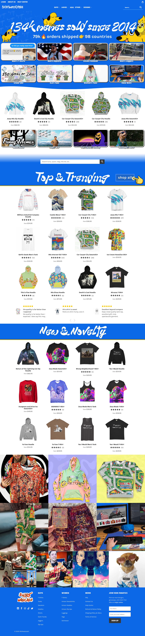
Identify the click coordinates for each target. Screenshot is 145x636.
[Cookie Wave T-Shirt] (58, 199)
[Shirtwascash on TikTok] (28, 608)
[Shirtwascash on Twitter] (32, 608)
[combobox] (133, 7)
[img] (35, 306)
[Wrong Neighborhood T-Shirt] (87, 353)
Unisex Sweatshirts (68, 601)
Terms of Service (90, 617)
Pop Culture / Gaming (90, 139)
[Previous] (4, 108)
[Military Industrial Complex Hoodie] (28, 199)
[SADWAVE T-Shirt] (58, 391)
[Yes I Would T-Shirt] (117, 429)
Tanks (40, 601)
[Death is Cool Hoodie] (87, 277)
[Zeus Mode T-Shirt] (117, 391)
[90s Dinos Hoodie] (58, 277)
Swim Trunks (42, 617)
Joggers (40, 621)
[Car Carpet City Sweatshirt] (87, 239)
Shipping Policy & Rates (93, 613)
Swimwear (65, 621)
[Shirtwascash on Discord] (18, 608)
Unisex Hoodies (90, 53)
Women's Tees (90, 75)
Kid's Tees (54, 75)
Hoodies (40, 609)
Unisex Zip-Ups (67, 609)
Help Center (89, 605)
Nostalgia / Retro (126, 139)
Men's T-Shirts (18, 53)
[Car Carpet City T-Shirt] (87, 199)
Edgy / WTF (54, 139)
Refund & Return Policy (93, 609)
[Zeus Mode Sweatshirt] (58, 353)
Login (3, 2)
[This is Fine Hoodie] (28, 277)
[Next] (140, 108)
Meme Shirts (18, 139)
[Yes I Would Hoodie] (117, 353)
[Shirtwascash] (12, 7)
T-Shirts (40, 597)
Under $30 (18, 75)
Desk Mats (126, 75)
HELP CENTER (22, 2)
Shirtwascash (24, 631)
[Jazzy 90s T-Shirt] (117, 199)
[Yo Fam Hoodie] (28, 429)
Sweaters (41, 605)
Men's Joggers (126, 53)
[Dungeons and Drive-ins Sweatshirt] (28, 391)
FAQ (86, 597)
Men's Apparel (54, 53)
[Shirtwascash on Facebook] (21, 608)
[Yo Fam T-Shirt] (58, 429)
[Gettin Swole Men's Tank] (28, 239)
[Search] (102, 161)
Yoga (63, 617)
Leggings (65, 613)
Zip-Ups (40, 624)
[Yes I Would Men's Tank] (87, 429)
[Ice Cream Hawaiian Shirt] (117, 239)
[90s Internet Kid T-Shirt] (58, 239)
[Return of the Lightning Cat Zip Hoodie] (28, 353)
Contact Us (89, 601)
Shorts (40, 613)
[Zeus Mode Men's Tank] (87, 391)
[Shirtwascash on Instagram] (25, 608)
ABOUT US (11, 2)
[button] (57, 7)
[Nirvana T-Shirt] (117, 277)
